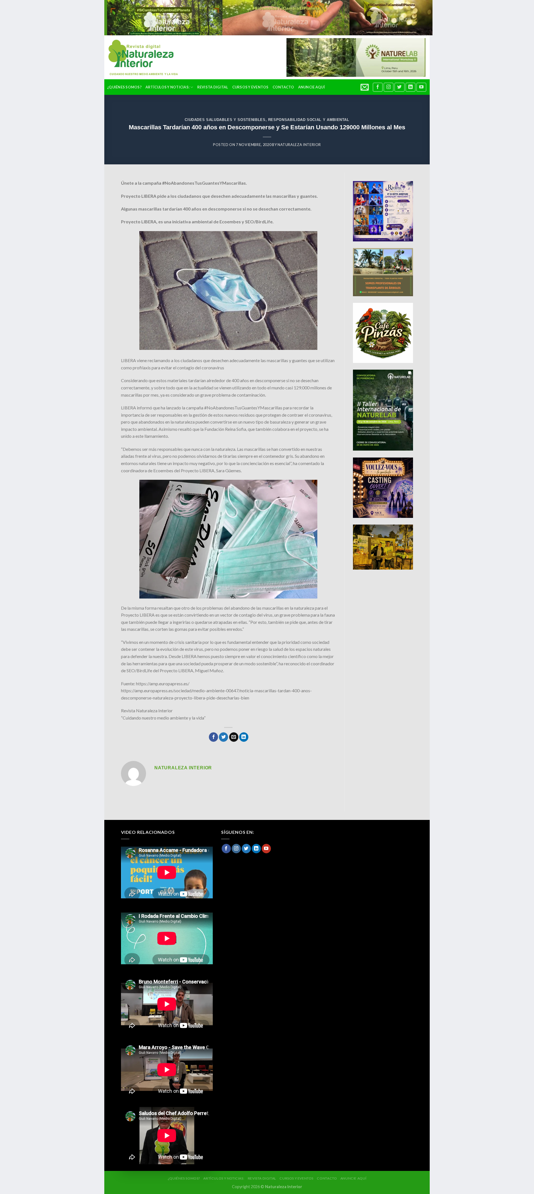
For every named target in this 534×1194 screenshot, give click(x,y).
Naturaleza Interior (299, 144)
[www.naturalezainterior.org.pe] (139, 57)
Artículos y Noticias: (167, 87)
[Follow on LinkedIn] (411, 87)
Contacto (283, 87)
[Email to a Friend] (233, 737)
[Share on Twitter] (223, 737)
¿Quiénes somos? (124, 87)
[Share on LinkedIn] (243, 737)
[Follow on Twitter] (399, 87)
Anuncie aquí (311, 87)
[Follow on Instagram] (389, 87)
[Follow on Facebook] (378, 87)
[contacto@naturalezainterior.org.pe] (365, 87)
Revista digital (212, 87)
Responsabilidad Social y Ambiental (308, 120)
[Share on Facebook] (213, 737)
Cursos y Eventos (250, 87)
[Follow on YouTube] (421, 87)
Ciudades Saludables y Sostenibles (225, 120)
